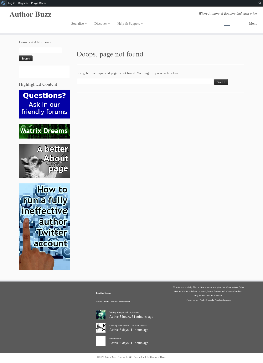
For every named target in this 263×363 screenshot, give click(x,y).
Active (106, 301)
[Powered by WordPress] (130, 356)
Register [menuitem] (23, 3)
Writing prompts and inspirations (124, 312)
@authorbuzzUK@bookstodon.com (215, 300)
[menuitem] (3, 3)
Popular (114, 301)
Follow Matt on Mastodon (210, 295)
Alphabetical (124, 301)
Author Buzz (30, 13)
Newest (99, 301)
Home (23, 42)
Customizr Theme (158, 357)
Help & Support (129, 23)
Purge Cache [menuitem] (39, 3)
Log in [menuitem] (11, 3)
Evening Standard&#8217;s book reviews (128, 325)
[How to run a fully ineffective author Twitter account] (44, 227)
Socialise (78, 23)
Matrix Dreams (214, 291)
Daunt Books (115, 338)
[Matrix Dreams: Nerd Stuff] (44, 131)
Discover (101, 23)
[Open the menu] (235, 26)
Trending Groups (103, 292)
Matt (195, 287)
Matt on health (199, 291)
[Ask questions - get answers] (44, 104)
